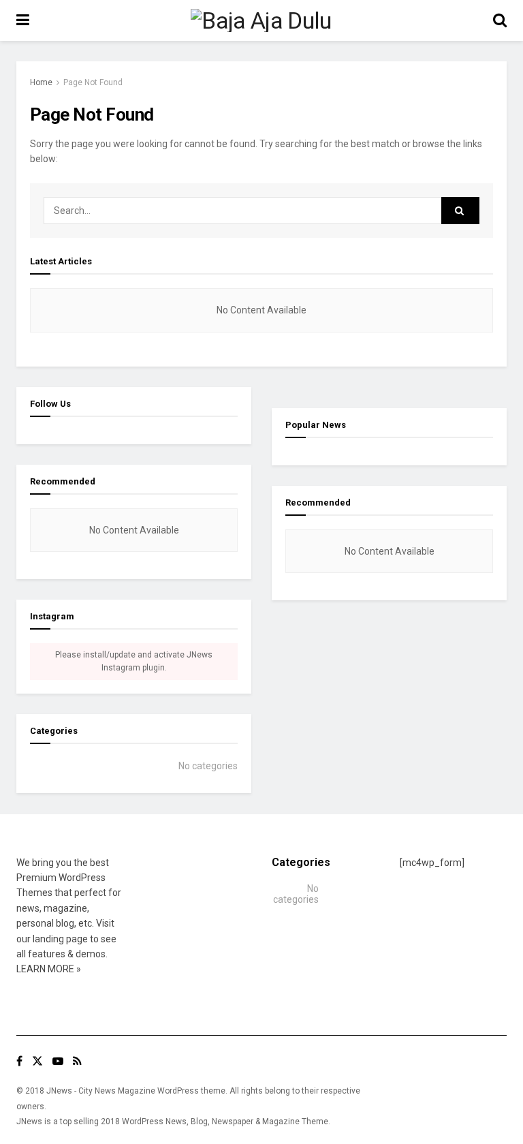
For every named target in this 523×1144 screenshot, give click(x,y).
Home (41, 82)
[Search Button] (460, 210)
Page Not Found (93, 82)
